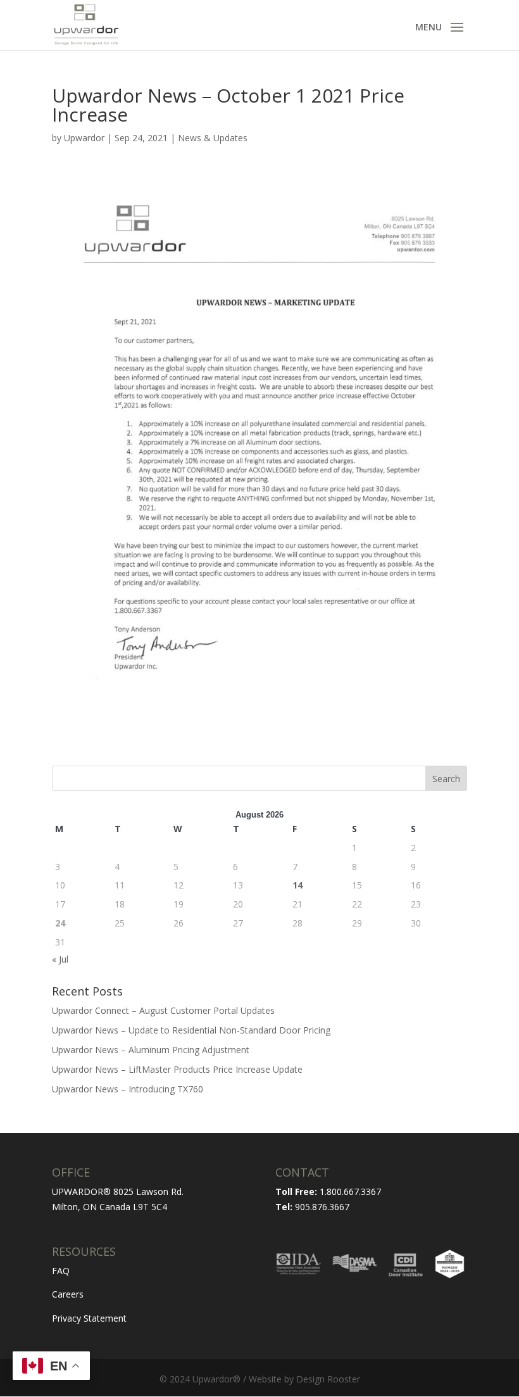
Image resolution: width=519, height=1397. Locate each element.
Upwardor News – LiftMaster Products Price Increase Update (177, 1069)
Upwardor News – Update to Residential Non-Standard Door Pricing (191, 1030)
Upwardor (84, 138)
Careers (68, 1294)
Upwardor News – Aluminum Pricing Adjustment (150, 1050)
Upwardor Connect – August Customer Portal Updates (163, 1010)
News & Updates (212, 138)
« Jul (60, 959)
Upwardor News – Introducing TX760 (127, 1089)
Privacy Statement (89, 1318)
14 (297, 885)
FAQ (61, 1271)
